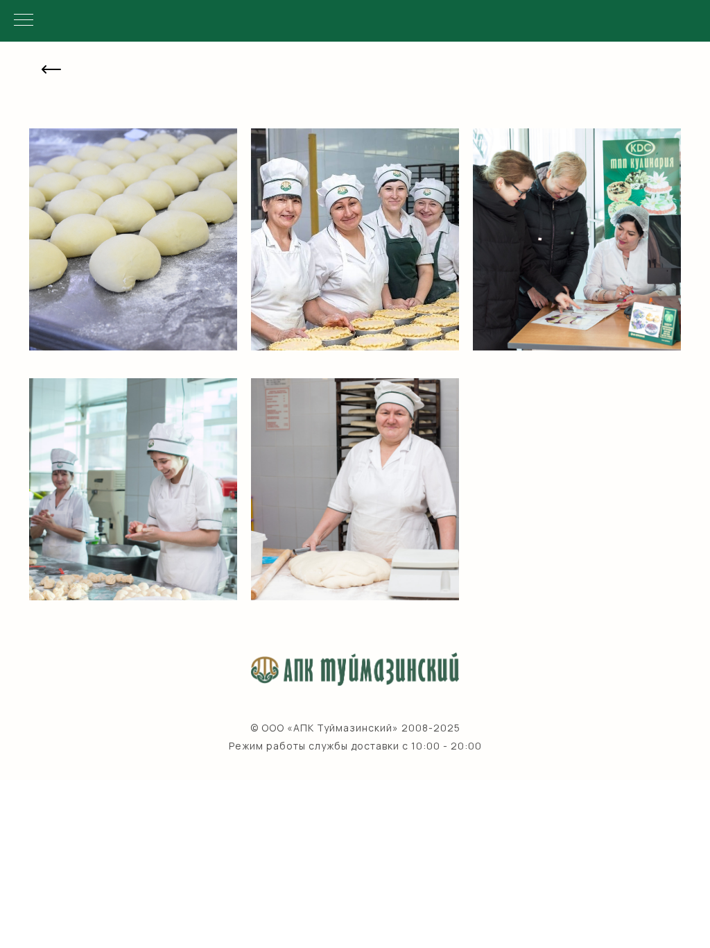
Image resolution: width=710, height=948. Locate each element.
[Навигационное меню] (23, 21)
